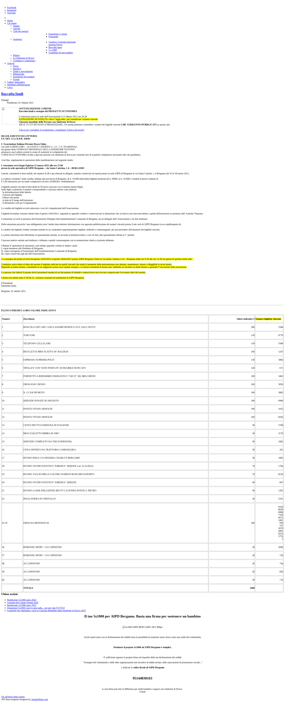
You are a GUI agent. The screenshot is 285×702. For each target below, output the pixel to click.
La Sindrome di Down (23, 58)
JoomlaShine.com (39, 699)
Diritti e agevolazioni (23, 71)
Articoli (10, 63)
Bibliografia (18, 74)
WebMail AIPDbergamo (18, 84)
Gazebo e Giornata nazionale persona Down (62, 43)
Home (10, 20)
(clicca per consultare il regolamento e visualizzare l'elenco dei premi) (51, 130)
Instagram (11, 10)
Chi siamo (12, 23)
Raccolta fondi (12, 94)
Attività (16, 28)
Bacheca (17, 68)
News (16, 66)
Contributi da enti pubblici (61, 52)
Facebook (11, 7)
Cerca (10, 87)
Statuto (16, 26)
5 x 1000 (53, 50)
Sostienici (17, 39)
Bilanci (16, 55)
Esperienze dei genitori (23, 76)
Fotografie (53, 36)
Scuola (16, 79)
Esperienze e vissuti (58, 34)
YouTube (11, 13)
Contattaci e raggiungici (24, 60)
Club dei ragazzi (20, 31)
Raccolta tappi (55, 47)
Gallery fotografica (16, 82)
